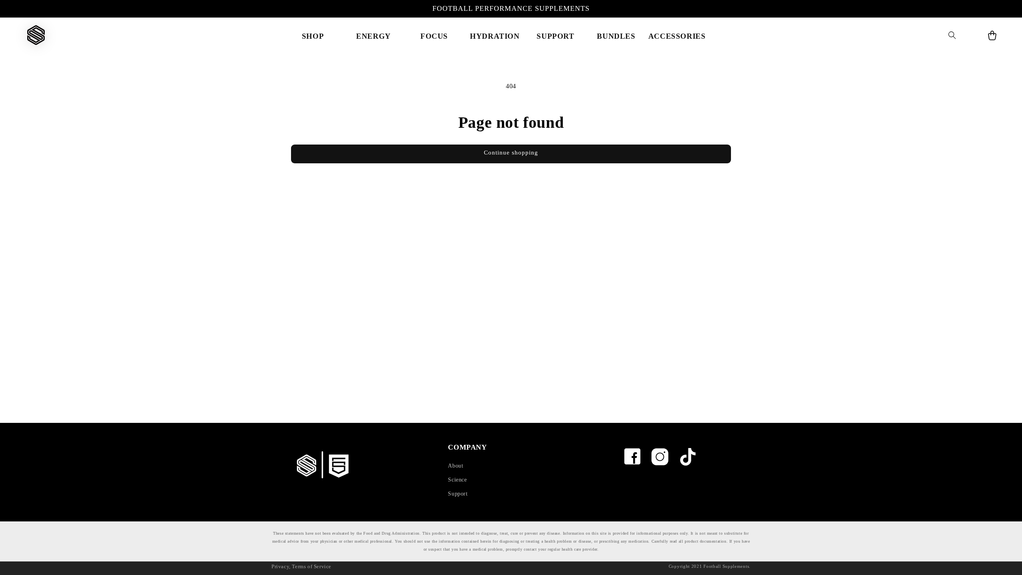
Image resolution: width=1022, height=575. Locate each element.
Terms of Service (311, 566)
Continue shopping (511, 152)
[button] (952, 35)
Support (457, 494)
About (455, 466)
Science (457, 480)
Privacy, (281, 566)
